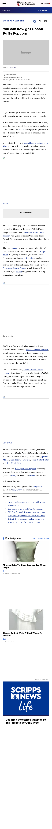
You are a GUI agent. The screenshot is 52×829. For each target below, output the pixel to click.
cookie (19, 271)
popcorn (14, 247)
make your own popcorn (25, 468)
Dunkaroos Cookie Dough (14, 268)
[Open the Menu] (4, 3)
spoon (21, 129)
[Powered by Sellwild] (45, 679)
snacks (32, 475)
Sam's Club (7, 443)
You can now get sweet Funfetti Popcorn (25, 508)
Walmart (13, 67)
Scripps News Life (14, 21)
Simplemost (38, 486)
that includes (27, 258)
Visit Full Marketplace (41, 538)
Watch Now (45, 3)
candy (14, 475)
